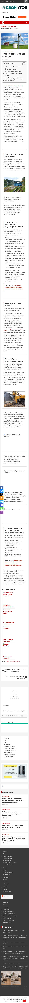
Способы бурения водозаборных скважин (13, 74)
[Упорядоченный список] (10, 716)
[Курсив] (5, 716)
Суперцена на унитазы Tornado (11, 963)
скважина (12, 661)
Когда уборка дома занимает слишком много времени (11, 987)
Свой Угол (5, 59)
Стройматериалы (9, 865)
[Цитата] (14, 716)
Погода (6, 740)
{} (20, 715)
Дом (4, 854)
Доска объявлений (9, 746)
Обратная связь (8, 756)
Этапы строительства (10, 862)
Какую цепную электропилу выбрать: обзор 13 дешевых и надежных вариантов (13, 800)
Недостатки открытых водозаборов (14, 66)
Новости (6, 738)
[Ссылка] (18, 716)
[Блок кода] (16, 716)
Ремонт (5, 870)
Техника (5, 882)
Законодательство (9, 754)
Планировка (7, 874)
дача (7, 661)
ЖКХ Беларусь (8, 752)
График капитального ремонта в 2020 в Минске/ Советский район (15, 670)
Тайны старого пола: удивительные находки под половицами (12, 814)
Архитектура (8, 858)
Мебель (5, 879)
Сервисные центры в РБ (11, 750)
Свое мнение (6, 796)
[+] (22, 715)
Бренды (6, 884)
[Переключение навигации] (3, 22)
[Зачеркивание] (9, 716)
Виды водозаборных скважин (13, 71)
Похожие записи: (9, 80)
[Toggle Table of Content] (23, 63)
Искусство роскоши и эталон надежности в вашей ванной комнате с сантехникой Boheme (15, 958)
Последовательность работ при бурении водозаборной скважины (14, 78)
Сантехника (6, 877)
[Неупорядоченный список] (12, 716)
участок (17, 661)
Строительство (7, 51)
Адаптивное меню (26, 1)
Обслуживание (8, 872)
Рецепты (6, 742)
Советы (5, 889)
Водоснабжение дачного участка (13, 86)
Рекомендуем (7, 792)
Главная (5, 851)
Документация (8, 860)
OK (24, 1001)
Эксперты (5, 887)
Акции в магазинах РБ (10, 748)
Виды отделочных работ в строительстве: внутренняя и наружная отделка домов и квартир (15, 937)
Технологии (7, 744)
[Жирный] (3, 716)
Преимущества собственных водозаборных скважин (12, 68)
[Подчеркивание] (7, 716)
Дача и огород (7, 891)
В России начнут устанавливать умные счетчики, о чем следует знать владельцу (13, 839)
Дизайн (5, 868)
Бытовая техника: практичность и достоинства (15, 677)
